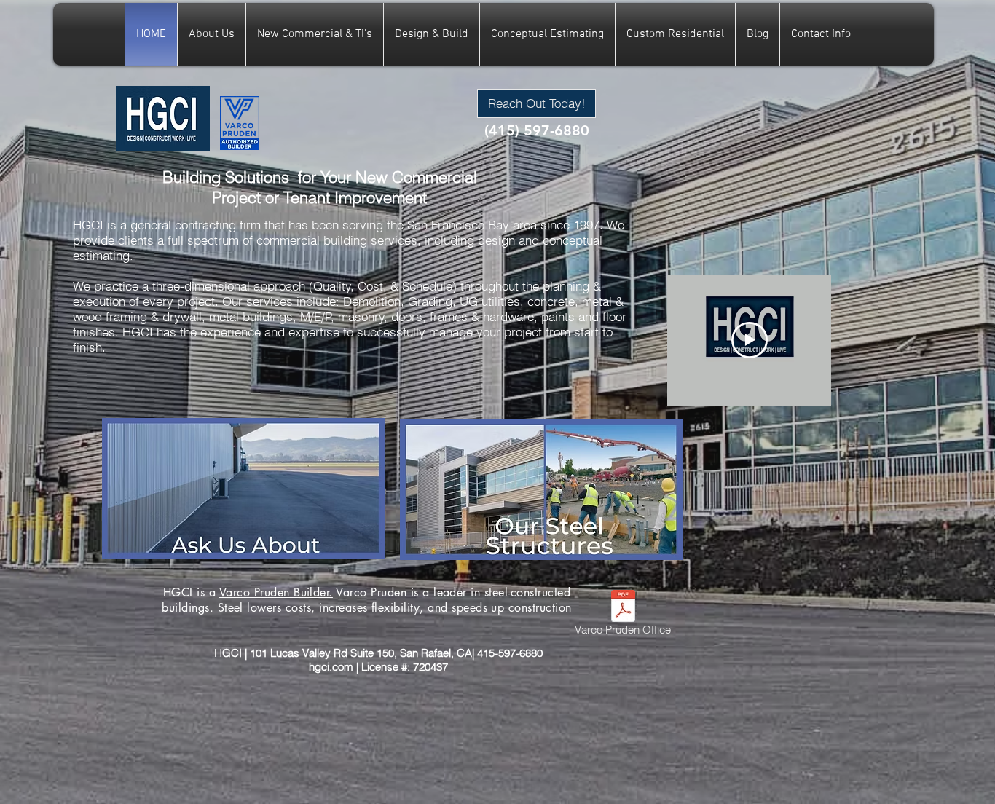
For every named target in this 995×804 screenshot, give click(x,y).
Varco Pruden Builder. (276, 592)
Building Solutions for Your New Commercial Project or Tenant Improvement (319, 187)
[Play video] (749, 340)
